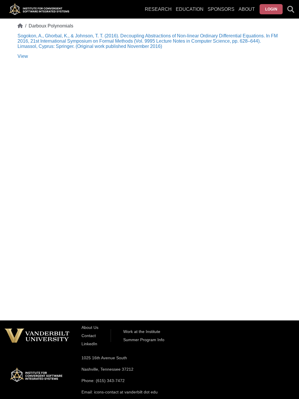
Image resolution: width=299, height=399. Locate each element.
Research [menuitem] (158, 9)
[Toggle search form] (290, 9)
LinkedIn (89, 343)
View (23, 56)
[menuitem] (221, 13)
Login (271, 9)
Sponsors (221, 9)
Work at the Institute (141, 331)
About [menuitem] (247, 9)
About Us (89, 327)
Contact (88, 335)
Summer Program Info (143, 339)
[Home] (20, 26)
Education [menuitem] (190, 9)
